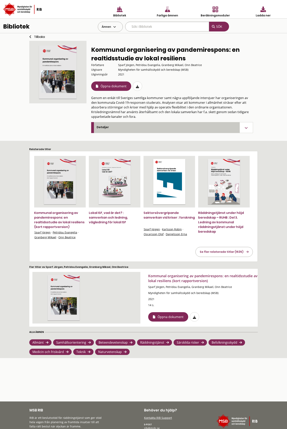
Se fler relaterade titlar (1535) (221, 252)
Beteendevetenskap (113, 342)
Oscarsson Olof (154, 234)
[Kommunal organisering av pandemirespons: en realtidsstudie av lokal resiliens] (58, 72)
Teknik (81, 352)
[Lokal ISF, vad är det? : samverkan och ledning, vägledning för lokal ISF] (114, 181)
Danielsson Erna (176, 234)
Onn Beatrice (67, 237)
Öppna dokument (114, 86)
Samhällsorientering (71, 342)
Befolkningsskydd (224, 342)
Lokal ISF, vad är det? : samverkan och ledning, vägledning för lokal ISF (108, 217)
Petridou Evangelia (65, 232)
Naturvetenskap (110, 352)
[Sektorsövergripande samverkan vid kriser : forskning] (169, 181)
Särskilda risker (188, 342)
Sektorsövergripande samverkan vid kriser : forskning (169, 215)
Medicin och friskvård (48, 352)
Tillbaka (39, 37)
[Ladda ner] (137, 86)
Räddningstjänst (152, 342)
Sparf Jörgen (42, 232)
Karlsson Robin (172, 229)
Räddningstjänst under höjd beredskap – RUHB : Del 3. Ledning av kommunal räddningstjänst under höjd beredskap (221, 222)
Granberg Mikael (45, 237)
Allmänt (38, 342)
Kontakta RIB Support (158, 418)
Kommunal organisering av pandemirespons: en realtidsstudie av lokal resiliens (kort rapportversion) (59, 220)
